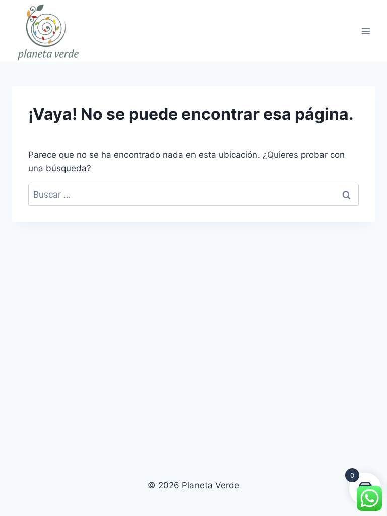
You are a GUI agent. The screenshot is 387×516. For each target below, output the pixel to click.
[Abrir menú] (365, 31)
